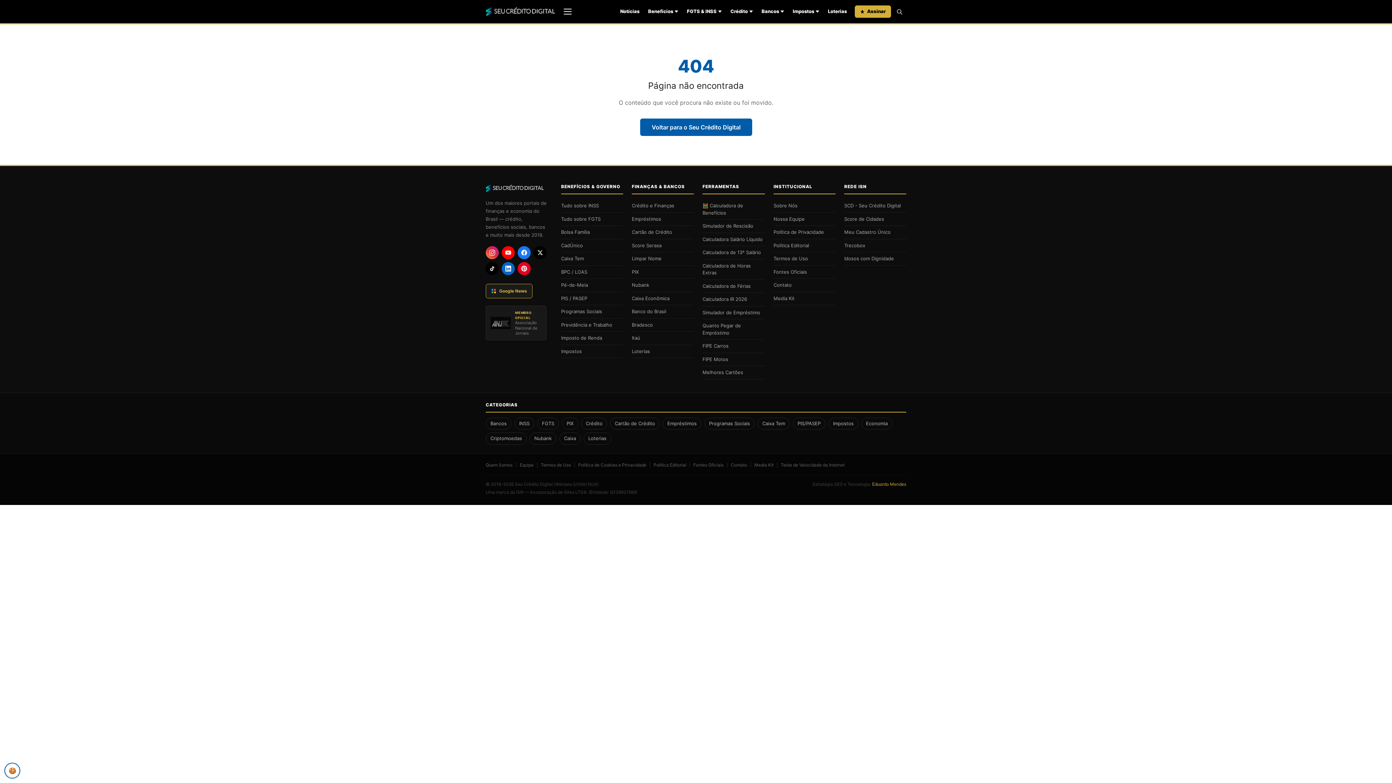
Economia (877, 423)
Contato (783, 285)
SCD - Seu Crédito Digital (872, 205)
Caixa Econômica (651, 298)
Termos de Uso (791, 258)
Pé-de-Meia (574, 285)
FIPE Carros (716, 346)
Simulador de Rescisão (728, 226)
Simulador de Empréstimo (731, 312)
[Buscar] (899, 11)
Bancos (770, 11)
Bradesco (642, 325)
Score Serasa (647, 245)
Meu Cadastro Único (867, 232)
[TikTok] (492, 268)
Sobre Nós (786, 205)
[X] (540, 252)
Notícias (629, 11)
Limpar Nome (647, 258)
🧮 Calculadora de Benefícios (723, 209)
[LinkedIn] (508, 268)
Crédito (739, 11)
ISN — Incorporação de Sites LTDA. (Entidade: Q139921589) (576, 492)
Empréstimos (646, 219)
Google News (513, 291)
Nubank (640, 285)
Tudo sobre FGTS (581, 219)
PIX (635, 272)
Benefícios (660, 11)
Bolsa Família (575, 232)
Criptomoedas (506, 438)
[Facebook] (524, 252)
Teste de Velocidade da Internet (813, 465)
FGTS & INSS (702, 11)
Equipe (527, 465)
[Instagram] (492, 252)
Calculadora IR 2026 (725, 299)
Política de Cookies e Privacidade (612, 465)
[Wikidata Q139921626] (576, 484)
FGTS (548, 423)
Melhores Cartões (723, 372)
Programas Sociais (581, 311)
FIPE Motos (715, 359)
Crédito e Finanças (653, 205)
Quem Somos (499, 465)
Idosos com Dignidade (869, 258)
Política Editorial (791, 245)
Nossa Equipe (789, 219)
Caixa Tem (572, 258)
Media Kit (784, 298)
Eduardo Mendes (889, 484)
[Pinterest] (524, 268)
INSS (524, 423)
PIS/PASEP (809, 423)
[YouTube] (508, 252)
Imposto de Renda (581, 338)
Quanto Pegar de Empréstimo (722, 329)
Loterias (837, 11)
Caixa (570, 438)
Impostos (803, 11)
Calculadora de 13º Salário (732, 252)
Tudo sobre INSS (580, 205)
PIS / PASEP (574, 298)
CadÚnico (572, 245)
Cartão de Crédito (652, 232)
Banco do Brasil (649, 311)
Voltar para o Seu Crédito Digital (696, 127)
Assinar (876, 11)
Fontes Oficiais (790, 272)
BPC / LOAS (574, 272)
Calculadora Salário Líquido (733, 239)
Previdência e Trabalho (586, 325)
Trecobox (854, 245)
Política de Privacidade (799, 232)
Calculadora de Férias (727, 286)
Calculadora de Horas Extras (727, 269)
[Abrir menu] (568, 11)
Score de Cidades (864, 219)
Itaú (636, 338)
